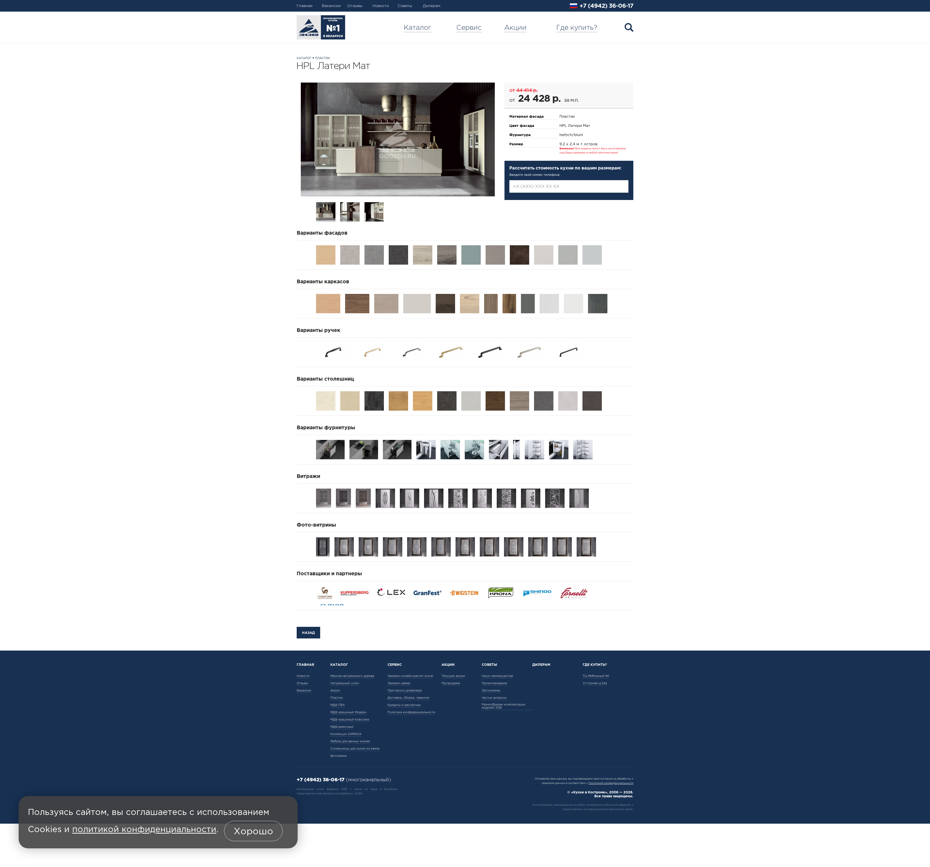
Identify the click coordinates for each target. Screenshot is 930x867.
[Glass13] (538, 546)
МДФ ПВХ (337, 704)
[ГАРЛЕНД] (350, 400)
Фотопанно (338, 755)
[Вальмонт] (543, 400)
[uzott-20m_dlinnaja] (490, 352)
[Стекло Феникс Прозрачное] (323, 498)
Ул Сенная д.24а (595, 683)
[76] (579, 498)
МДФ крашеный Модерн (348, 712)
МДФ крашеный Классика (349, 719)
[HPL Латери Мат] (398, 139)
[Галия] (325, 400)
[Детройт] (374, 400)
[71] (555, 498)
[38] (409, 498)
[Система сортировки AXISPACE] (330, 449)
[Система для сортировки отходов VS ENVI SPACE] (397, 449)
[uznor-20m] (568, 352)
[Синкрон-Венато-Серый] (374, 254)
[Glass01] (344, 546)
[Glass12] (513, 546)
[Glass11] (489, 546)
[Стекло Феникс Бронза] (363, 498)
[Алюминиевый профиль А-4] (323, 546)
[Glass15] (562, 546)
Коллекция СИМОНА (345, 734)
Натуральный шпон (344, 683)
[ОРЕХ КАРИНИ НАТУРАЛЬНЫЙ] (357, 303)
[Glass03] (392, 546)
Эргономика (491, 690)
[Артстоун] (568, 400)
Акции (515, 27)
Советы (405, 6)
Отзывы (355, 6)
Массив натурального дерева (352, 675)
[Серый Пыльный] (528, 303)
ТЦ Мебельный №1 (596, 675)
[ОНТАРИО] (495, 400)
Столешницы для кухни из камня (355, 748)
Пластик (322, 58)
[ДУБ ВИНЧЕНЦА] (328, 303)
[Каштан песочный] (469, 303)
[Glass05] (441, 546)
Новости (380, 6)
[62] (482, 498)
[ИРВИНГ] (471, 400)
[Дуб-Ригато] (325, 254)
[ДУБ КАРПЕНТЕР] (422, 400)
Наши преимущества (497, 675)
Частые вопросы (494, 697)
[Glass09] (465, 546)
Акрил (335, 690)
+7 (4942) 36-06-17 (606, 5)
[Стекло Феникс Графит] (343, 498)
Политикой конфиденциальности (611, 783)
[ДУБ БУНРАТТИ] (398, 400)
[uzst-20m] (333, 352)
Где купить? (576, 27)
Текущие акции (453, 675)
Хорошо (253, 831)
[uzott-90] (451, 352)
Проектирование (494, 683)
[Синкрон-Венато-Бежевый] (350, 254)
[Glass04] (416, 546)
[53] (433, 498)
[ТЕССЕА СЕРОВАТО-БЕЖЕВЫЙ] (386, 303)
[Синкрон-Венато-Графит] (398, 254)
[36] (385, 498)
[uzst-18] (372, 352)
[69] (506, 498)
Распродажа (451, 683)
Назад (308, 633)
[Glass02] (368, 546)
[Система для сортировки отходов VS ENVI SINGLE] (363, 449)
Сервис (469, 27)
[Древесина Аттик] (509, 303)
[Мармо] (592, 400)
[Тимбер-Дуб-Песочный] (422, 254)
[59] (458, 498)
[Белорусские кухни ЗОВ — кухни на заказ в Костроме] (321, 27)
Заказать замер (399, 683)
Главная (304, 6)
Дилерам (431, 6)
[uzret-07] (412, 352)
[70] (530, 498)
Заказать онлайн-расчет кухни (410, 675)
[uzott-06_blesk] (529, 352)
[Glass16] (586, 546)
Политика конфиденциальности (411, 712)
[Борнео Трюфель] (491, 303)
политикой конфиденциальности (144, 829)
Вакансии (331, 6)
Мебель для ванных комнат (350, 741)
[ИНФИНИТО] (447, 400)
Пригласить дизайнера (405, 690)
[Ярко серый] (417, 303)
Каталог (417, 27)
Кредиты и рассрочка (404, 704)
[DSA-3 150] (426, 449)
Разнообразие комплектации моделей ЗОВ (503, 706)
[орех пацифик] (445, 303)
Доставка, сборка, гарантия (408, 697)
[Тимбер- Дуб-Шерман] (447, 254)
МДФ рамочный (341, 726)
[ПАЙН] (519, 400)
